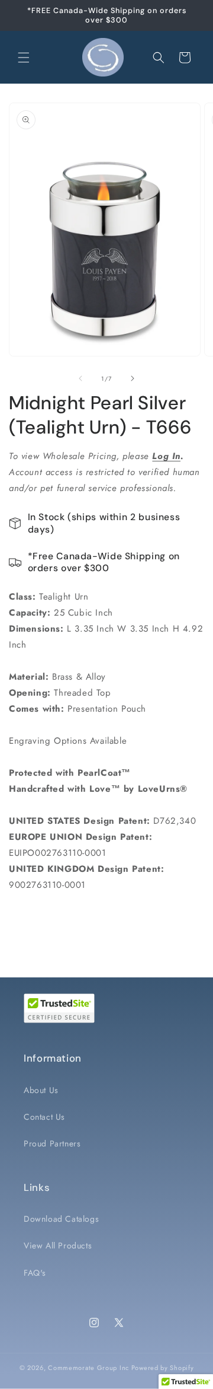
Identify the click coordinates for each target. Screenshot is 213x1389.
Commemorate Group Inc (88, 1367)
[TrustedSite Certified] (59, 1008)
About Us (41, 1090)
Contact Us (44, 1117)
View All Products (58, 1245)
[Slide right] (133, 378)
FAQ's (35, 1273)
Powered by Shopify (162, 1367)
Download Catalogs (61, 1219)
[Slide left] (80, 378)
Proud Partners (52, 1143)
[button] (24, 57)
